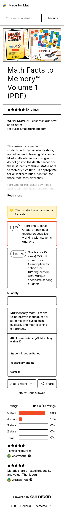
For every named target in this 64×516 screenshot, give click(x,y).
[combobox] (21, 383)
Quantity (12, 293)
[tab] (25, 57)
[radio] (32, 233)
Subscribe (51, 18)
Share (50, 383)
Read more (14, 195)
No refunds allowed (32, 393)
